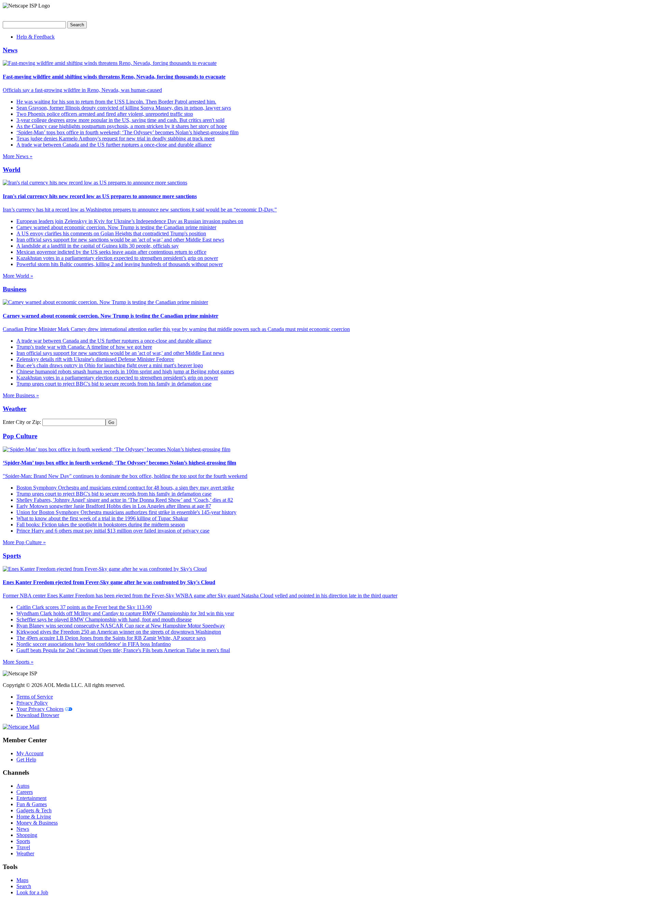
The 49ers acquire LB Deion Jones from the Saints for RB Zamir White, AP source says (111, 638)
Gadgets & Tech (34, 810)
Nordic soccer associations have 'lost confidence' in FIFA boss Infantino (93, 644)
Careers (24, 792)
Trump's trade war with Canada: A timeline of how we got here (84, 347)
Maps (22, 880)
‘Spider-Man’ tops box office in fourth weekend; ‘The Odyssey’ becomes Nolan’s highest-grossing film (127, 132)
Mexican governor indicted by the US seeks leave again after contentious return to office (111, 252)
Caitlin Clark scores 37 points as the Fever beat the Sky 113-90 (84, 607)
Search (23, 886)
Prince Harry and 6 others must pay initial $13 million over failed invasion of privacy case (112, 531)
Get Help (26, 759)
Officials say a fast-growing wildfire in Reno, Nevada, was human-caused (82, 90)
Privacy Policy (32, 703)
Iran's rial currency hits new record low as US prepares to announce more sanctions (100, 196)
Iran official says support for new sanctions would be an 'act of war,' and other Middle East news (120, 240)
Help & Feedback (35, 37)
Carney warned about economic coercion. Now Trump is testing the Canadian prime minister (116, 227)
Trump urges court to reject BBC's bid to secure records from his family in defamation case (113, 384)
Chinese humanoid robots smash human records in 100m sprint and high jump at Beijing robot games (125, 371)
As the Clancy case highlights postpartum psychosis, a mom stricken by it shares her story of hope (121, 126)
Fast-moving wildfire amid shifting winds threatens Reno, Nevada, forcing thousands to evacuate (114, 77)
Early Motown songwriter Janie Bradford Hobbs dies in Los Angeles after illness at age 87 (113, 506)
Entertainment (31, 798)
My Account (29, 753)
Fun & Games (31, 804)
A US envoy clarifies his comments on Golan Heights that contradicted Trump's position (111, 233)
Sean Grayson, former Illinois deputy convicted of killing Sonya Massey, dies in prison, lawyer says (123, 108)
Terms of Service (34, 697)
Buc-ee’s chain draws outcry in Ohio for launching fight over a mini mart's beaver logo (109, 365)
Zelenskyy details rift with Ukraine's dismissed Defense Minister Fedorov (95, 359)
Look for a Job (32, 892)
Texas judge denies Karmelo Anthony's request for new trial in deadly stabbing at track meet (115, 138)
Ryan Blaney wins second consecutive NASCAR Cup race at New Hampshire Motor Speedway (120, 626)
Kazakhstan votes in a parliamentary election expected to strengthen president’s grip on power (117, 258)
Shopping (26, 835)
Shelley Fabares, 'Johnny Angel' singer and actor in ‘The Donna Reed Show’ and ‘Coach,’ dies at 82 (124, 500)
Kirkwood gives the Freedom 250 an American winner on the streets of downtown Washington (118, 632)
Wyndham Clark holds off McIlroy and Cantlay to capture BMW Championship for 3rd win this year (125, 613)
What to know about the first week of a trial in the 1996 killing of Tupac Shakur (102, 518)
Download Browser (37, 715)
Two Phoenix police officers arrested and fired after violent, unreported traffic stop (104, 114)
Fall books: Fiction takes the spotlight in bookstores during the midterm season (100, 524)
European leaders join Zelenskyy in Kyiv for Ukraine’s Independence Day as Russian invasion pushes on (129, 221)
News (22, 829)
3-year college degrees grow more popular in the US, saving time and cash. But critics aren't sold (120, 120)
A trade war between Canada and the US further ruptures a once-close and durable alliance (113, 145)
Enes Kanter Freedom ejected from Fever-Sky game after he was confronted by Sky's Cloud (109, 582)
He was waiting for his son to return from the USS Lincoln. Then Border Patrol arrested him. (116, 102)
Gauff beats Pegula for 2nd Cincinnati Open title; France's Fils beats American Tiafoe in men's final (123, 650)
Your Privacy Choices (40, 709)
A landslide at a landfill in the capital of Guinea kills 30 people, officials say (97, 246)
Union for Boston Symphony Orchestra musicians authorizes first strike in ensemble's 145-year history (126, 512)
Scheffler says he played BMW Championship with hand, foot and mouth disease (104, 619)
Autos (22, 786)
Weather (25, 853)
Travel (23, 847)
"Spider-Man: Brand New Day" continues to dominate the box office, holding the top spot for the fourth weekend (125, 476)
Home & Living (33, 816)
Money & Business (37, 823)
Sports (23, 841)
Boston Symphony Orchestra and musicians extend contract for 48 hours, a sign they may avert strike (125, 488)
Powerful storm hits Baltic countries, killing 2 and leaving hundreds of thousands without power (119, 264)
